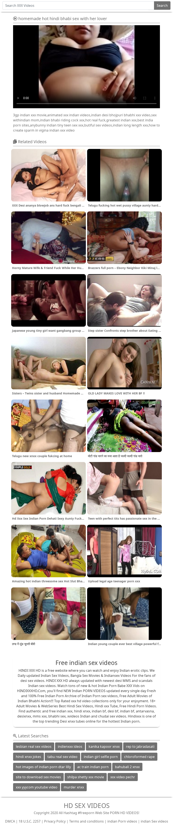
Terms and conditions (86, 821)
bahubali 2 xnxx (127, 767)
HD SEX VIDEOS (86, 805)
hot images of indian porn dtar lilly (43, 767)
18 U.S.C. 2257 (30, 821)
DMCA (10, 821)
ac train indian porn (93, 767)
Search (162, 5)
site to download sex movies (38, 777)
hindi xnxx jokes (28, 756)
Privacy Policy (55, 821)
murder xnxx (74, 787)
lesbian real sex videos (33, 746)
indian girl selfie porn (101, 756)
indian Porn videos (122, 821)
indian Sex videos (154, 821)
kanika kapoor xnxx (104, 746)
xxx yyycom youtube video (36, 787)
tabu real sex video (62, 756)
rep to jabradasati (140, 746)
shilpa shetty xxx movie (85, 777)
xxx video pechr (122, 777)
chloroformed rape (139, 756)
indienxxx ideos (70, 746)
